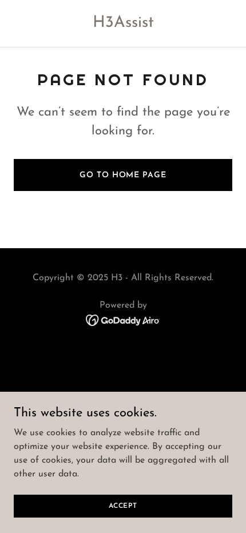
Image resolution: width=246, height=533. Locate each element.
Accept (123, 505)
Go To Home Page (123, 175)
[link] (123, 24)
